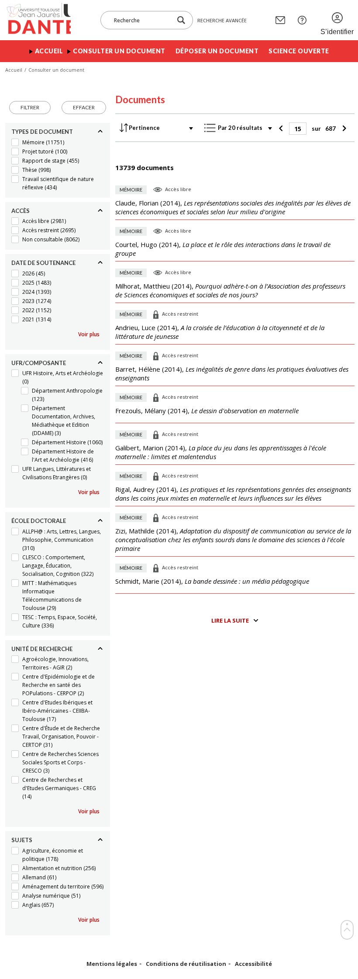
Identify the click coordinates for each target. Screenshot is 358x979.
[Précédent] (281, 129)
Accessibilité (253, 964)
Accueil (49, 51)
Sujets (21, 839)
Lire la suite (230, 620)
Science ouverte (298, 51)
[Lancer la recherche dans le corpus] (181, 20)
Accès (20, 210)
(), (233, 207)
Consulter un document (119, 51)
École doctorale (38, 520)
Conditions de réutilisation (186, 964)
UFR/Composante (38, 362)
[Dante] (38, 20)
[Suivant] (342, 129)
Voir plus (89, 334)
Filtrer (30, 107)
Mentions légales (111, 964)
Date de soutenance (43, 262)
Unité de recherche (41, 648)
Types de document (42, 131)
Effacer (84, 107)
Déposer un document (217, 51)
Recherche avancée (222, 20)
